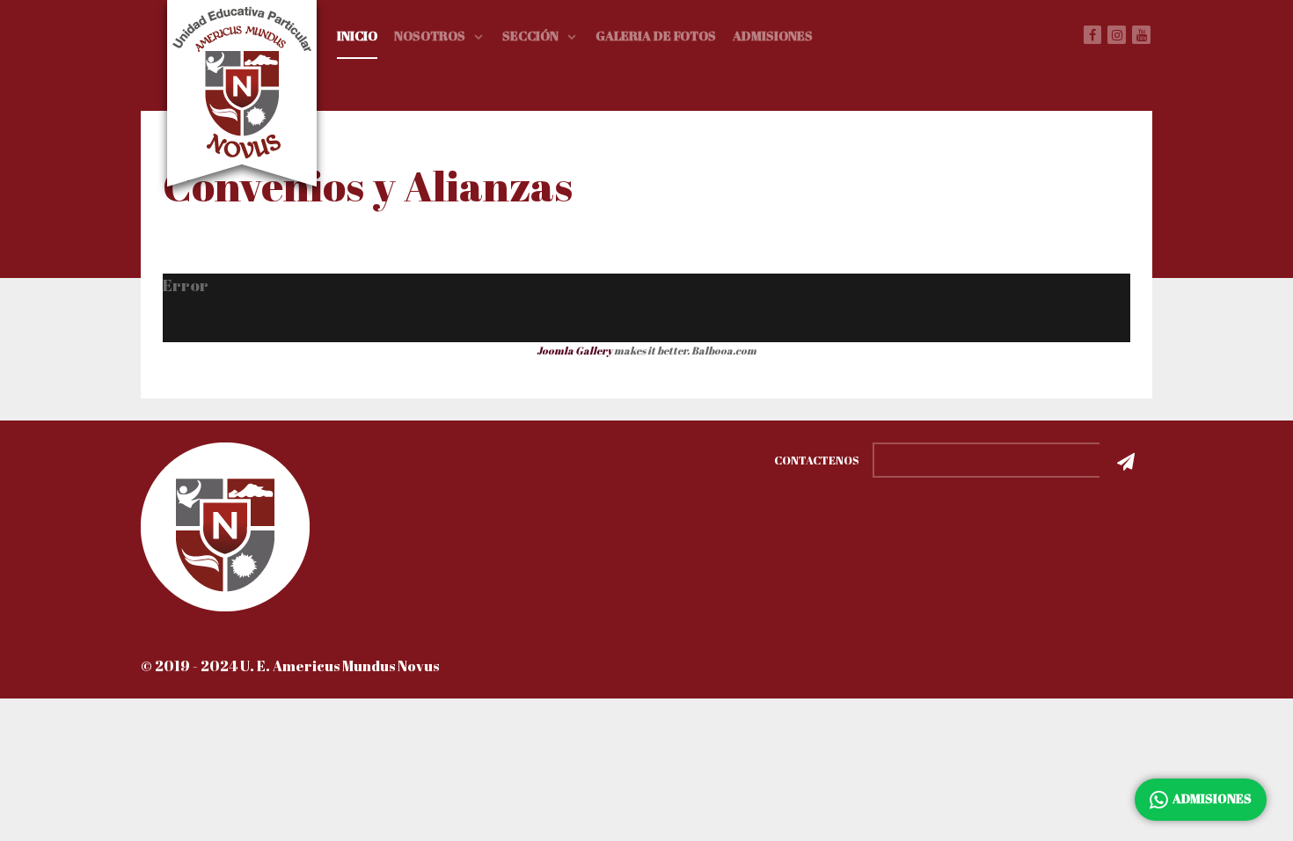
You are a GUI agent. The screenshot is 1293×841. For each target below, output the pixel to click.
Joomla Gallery (574, 350)
